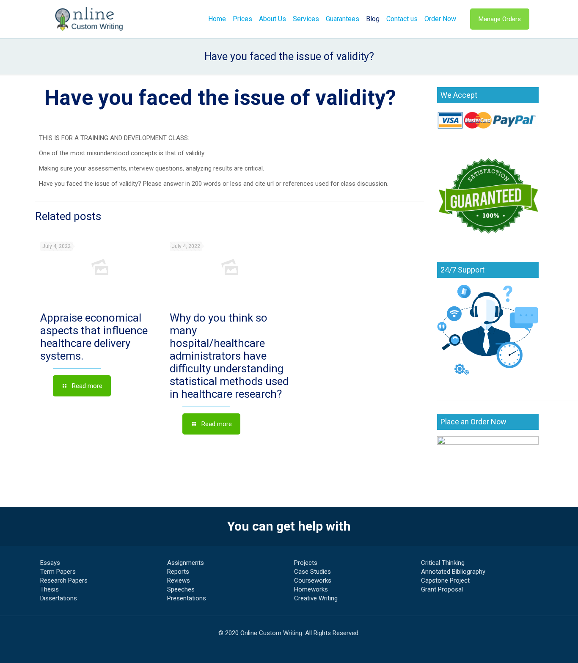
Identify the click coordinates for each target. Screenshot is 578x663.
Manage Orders (500, 19)
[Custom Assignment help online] (89, 19)
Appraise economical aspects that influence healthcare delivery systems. (94, 336)
